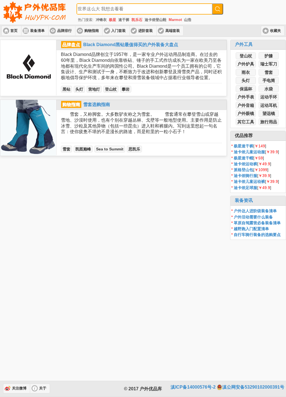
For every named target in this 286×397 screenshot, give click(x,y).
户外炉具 (245, 64)
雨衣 (246, 72)
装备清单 (37, 31)
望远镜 (269, 113)
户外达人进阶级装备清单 (255, 211)
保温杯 (246, 88)
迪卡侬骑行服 (245, 175)
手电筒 (269, 80)
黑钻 (66, 89)
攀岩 (126, 89)
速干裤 (123, 20)
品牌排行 (64, 31)
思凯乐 (134, 149)
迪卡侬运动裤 (245, 164)
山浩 (187, 20)
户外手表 (245, 96)
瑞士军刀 (268, 64)
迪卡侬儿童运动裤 (249, 181)
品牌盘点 (71, 44)
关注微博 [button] (19, 388)
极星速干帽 (243, 158)
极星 (112, 20)
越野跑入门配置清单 (251, 228)
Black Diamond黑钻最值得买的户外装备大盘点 (130, 44)
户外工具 (244, 44)
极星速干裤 (243, 146)
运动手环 (268, 96)
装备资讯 (244, 200)
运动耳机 (268, 105)
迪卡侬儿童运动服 (249, 152)
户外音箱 (245, 105)
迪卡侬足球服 (245, 187)
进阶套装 (145, 31)
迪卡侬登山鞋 (155, 20)
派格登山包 (243, 169)
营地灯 (94, 89)
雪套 (66, 149)
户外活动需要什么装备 (253, 217)
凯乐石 (137, 20)
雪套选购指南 (96, 104)
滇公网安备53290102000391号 (253, 387)
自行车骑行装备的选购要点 (257, 234)
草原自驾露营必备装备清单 (257, 223)
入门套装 (118, 31)
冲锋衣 (101, 20)
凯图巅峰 (83, 149)
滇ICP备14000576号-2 (193, 387)
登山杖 (111, 89)
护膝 (268, 55)
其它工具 (245, 121)
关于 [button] (42, 388)
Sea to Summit (109, 149)
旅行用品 (268, 121)
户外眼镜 (245, 113)
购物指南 (91, 31)
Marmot (175, 20)
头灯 (79, 89)
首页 (14, 31)
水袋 (268, 88)
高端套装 (172, 31)
